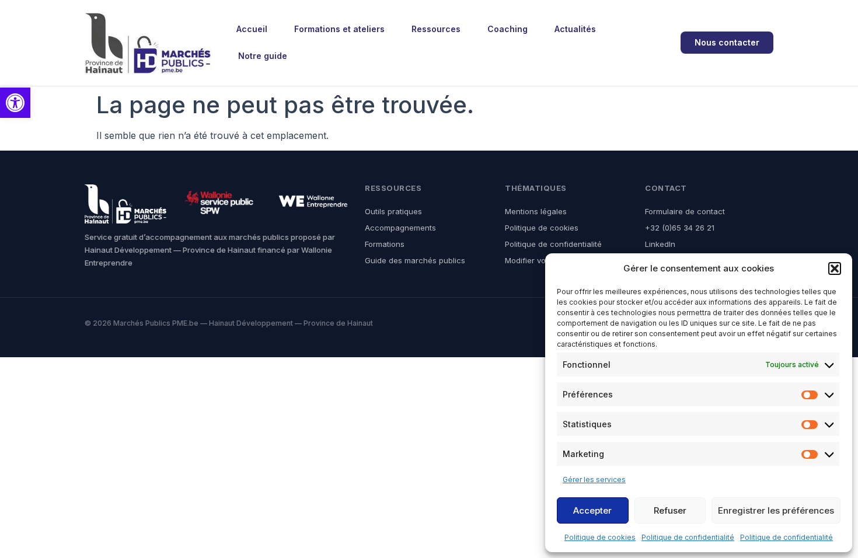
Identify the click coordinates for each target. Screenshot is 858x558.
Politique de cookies (600, 537)
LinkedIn (660, 244)
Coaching (507, 29)
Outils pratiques (393, 211)
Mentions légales (536, 211)
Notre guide (262, 56)
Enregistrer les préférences (776, 510)
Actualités (575, 29)
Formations (384, 244)
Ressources (436, 29)
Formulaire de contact (685, 211)
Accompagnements (400, 227)
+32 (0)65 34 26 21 (679, 227)
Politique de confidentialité (687, 537)
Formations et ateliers (339, 29)
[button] (15, 103)
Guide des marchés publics (415, 260)
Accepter (592, 510)
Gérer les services (594, 479)
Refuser (670, 510)
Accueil (251, 29)
